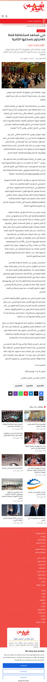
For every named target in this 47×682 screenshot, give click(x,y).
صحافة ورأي (41, 609)
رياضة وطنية (41, 575)
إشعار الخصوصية (40, 549)
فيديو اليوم (42, 578)
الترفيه (29, 385)
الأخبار (36, 26)
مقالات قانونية (40, 585)
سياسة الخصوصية (23, 680)
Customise (23, 671)
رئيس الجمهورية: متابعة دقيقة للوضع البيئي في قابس (35, 447)
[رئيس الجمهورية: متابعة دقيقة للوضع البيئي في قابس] (34, 438)
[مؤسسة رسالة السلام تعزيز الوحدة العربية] (34, 416)
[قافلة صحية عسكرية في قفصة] (12, 460)
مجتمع (43, 616)
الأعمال (40, 385)
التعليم (18, 385)
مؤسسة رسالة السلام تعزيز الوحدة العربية (36, 425)
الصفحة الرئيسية (40, 533)
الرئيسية (41, 26)
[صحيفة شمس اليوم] (34, 7)
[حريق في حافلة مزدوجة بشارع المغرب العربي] (12, 510)
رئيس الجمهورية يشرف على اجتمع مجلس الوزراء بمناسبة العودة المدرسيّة (36, 470)
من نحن (43, 546)
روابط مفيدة (41, 540)
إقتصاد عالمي (41, 558)
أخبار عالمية (42, 565)
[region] (23, 664)
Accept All (23, 665)
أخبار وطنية (30, 26)
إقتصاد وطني (41, 561)
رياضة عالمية (41, 571)
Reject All (24, 677)
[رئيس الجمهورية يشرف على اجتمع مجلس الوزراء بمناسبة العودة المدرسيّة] (34, 460)
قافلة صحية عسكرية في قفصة (12, 468)
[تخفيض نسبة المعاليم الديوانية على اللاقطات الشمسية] (12, 416)
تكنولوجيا (42, 600)
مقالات (43, 581)
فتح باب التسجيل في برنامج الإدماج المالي (36, 493)
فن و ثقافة (41, 613)
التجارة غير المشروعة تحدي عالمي (36, 519)
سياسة (43, 606)
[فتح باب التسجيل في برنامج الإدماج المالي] (34, 484)
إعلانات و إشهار (40, 543)
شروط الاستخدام (40, 552)
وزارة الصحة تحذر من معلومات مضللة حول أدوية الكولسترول (13, 434)
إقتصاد (43, 590)
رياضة (43, 603)
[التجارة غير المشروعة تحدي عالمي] (34, 510)
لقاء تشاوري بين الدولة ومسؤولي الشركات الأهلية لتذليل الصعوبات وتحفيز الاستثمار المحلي (12, 495)
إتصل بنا (43, 536)
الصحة (43, 597)
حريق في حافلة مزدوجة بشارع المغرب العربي (13, 519)
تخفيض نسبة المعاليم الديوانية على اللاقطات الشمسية (13, 425)
